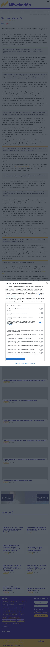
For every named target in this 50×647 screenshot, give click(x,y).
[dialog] (25, 323)
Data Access (25, 363)
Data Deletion (17, 363)
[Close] (47, 283)
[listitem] (25, 305)
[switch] (41, 309)
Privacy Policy (32, 363)
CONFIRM (15, 358)
